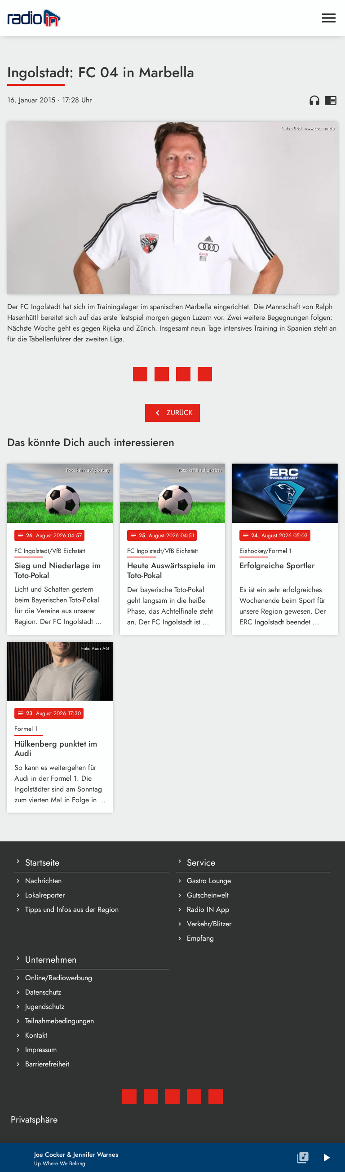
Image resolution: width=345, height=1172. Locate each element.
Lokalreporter (45, 895)
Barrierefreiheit (47, 1064)
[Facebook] (151, 1096)
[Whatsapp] (194, 1096)
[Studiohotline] (215, 1096)
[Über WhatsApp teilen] (183, 374)
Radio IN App (208, 909)
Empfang (200, 938)
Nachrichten (43, 881)
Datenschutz (43, 992)
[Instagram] (172, 1096)
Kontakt (36, 1035)
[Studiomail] (129, 1096)
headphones (314, 100)
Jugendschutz (44, 1006)
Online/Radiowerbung (58, 978)
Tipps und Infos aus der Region (72, 909)
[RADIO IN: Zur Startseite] (161, 18)
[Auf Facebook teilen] (140, 374)
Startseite (42, 862)
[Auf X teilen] (162, 374)
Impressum (41, 1049)
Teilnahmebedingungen (59, 1021)
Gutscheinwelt (208, 895)
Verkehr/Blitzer (209, 924)
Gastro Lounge (209, 881)
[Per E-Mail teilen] (205, 374)
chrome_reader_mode (330, 100)
